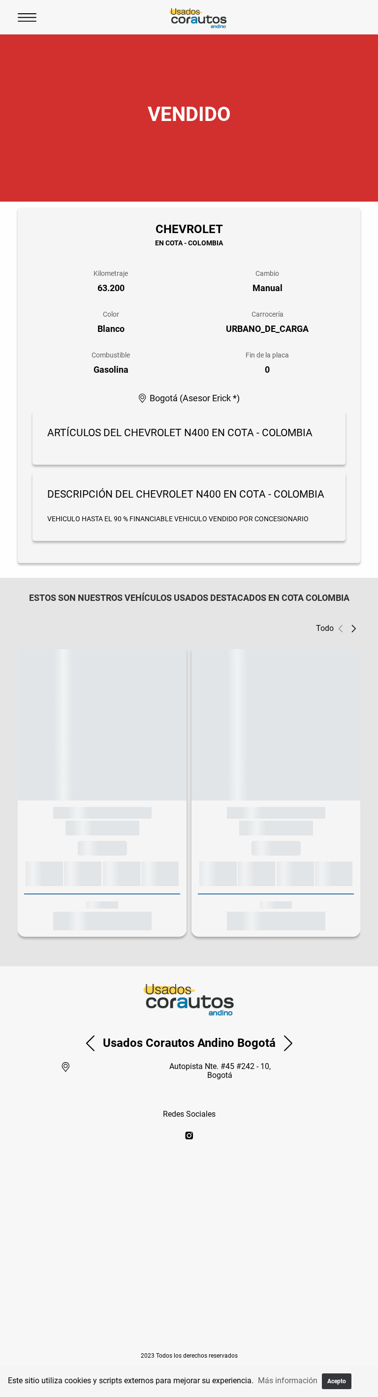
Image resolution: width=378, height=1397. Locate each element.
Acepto (336, 1381)
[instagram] (189, 1136)
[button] (353, 628)
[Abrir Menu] (27, 17)
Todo (325, 628)
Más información (287, 1380)
